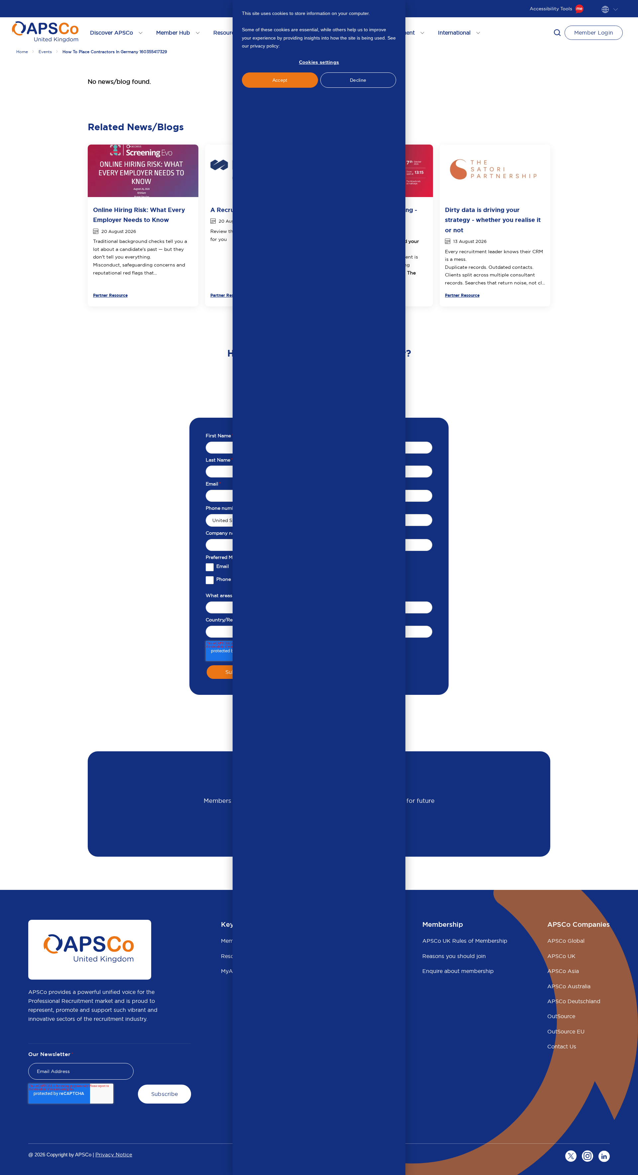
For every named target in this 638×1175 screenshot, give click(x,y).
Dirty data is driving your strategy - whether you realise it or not (493, 220)
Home (22, 51)
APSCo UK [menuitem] (561, 956)
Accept (279, 80)
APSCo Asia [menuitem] (563, 971)
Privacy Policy (295, 46)
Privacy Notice (113, 1154)
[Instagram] (587, 1156)
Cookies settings (319, 62)
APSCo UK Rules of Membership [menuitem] (464, 940)
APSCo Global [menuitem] (566, 940)
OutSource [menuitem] (561, 1016)
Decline (358, 80)
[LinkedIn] (604, 1156)
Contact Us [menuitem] (561, 1046)
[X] (571, 1156)
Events (45, 51)
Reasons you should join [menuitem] (454, 956)
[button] (557, 32)
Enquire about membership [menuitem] (458, 971)
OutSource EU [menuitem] (566, 1031)
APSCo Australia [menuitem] (568, 986)
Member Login (593, 32)
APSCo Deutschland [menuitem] (573, 1001)
